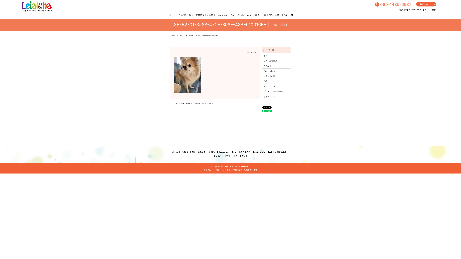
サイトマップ (269, 96)
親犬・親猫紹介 (196, 15)
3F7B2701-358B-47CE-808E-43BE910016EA (192, 103)
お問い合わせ (426, 4)
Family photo (244, 15)
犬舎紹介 (211, 15)
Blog (232, 15)
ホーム (172, 15)
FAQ (271, 15)
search (292, 15)
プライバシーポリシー (273, 91)
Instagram (223, 15)
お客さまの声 (259, 15)
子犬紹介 (182, 15)
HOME (172, 35)
